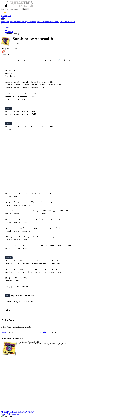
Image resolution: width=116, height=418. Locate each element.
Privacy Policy (6, 414)
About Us (15, 414)
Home (3, 18)
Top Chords (5, 22)
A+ (51, 60)
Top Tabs (13, 22)
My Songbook (6, 16)
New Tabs (63, 22)
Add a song (5, 24)
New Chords (54, 22)
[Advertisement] (58, 161)
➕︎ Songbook (8, 60)
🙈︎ (69, 60)
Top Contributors (30, 22)
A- (45, 60)
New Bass (71, 22)
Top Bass (20, 22)
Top (2, 20)
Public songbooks (43, 22)
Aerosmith (9, 32)
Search (25, 9)
